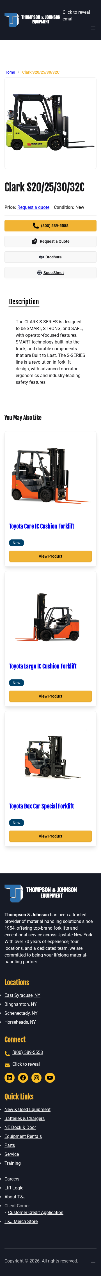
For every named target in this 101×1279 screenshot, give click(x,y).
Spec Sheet (53, 272)
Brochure (53, 257)
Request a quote (33, 207)
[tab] (23, 301)
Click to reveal (26, 1064)
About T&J (15, 1196)
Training (12, 1163)
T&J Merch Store (21, 1221)
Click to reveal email (76, 16)
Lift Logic (13, 1188)
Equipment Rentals (23, 1136)
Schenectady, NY (21, 1013)
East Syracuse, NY (22, 995)
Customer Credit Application (35, 1212)
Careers (11, 1179)
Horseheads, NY (20, 1022)
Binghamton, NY (20, 1004)
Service (11, 1154)
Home (9, 72)
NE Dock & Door (20, 1127)
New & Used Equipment (27, 1109)
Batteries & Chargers (24, 1118)
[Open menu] (93, 28)
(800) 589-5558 (27, 1052)
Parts (9, 1145)
